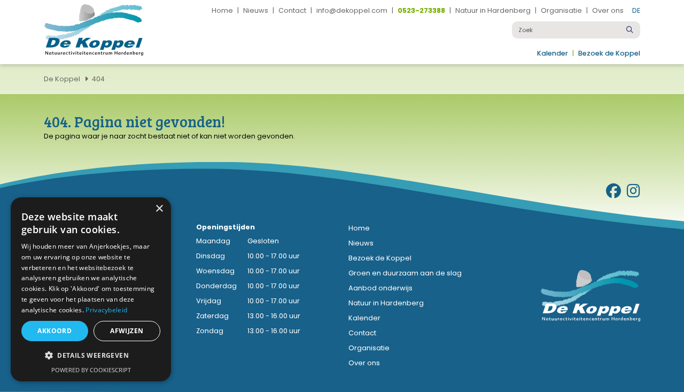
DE (636, 10)
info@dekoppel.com (351, 10)
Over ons (608, 10)
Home (222, 10)
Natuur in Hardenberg (493, 10)
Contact (292, 10)
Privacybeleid (106, 309)
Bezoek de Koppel (609, 53)
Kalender (552, 53)
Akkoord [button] (54, 330)
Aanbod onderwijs (380, 288)
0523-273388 (421, 10)
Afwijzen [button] (126, 330)
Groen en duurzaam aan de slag (405, 273)
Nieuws (255, 10)
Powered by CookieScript (91, 370)
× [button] (159, 209)
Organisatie (561, 10)
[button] (90, 355)
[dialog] (91, 289)
